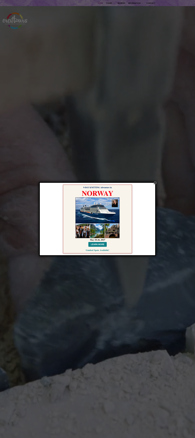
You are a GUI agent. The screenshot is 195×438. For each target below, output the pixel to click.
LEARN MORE (97, 244)
